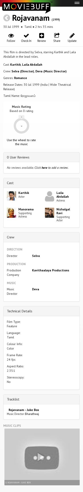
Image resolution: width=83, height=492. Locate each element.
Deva (35, 289)
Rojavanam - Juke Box (23, 410)
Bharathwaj (32, 414)
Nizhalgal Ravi (63, 211)
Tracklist (13, 399)
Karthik (15, 65)
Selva (36, 256)
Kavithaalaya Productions (50, 270)
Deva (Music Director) (51, 71)
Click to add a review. (51, 168)
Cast (10, 183)
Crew (10, 237)
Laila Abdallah (32, 65)
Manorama (26, 209)
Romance (20, 78)
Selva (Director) (23, 71)
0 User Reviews (18, 157)
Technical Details (19, 311)
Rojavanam (31, 17)
